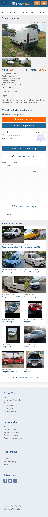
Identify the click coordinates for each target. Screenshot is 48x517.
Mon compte (8, 400)
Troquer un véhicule (11, 435)
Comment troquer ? (10, 429)
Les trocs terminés (10, 411)
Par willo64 (6, 132)
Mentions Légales (10, 456)
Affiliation (7, 464)
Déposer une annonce (11, 403)
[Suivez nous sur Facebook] (5, 481)
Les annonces (9, 406)
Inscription (17, 400)
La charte (7, 459)
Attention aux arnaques (12, 432)
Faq (5, 426)
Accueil (6, 397)
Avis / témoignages (10, 462)
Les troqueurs (8, 409)
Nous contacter (9, 441)
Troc (23, 4)
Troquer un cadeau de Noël (13, 438)
